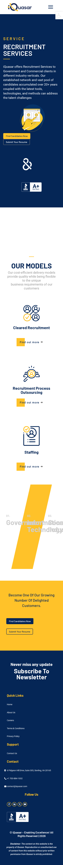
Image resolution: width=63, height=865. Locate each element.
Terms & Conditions (15, 728)
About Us (11, 712)
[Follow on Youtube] (25, 804)
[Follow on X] (19, 804)
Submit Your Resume (16, 142)
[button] (59, 15)
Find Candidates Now (17, 136)
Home (9, 704)
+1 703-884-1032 (15, 778)
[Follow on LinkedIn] (14, 804)
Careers (10, 720)
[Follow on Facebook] (9, 804)
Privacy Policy (13, 736)
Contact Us (12, 753)
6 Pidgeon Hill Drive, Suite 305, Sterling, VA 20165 (29, 770)
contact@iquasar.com (17, 786)
